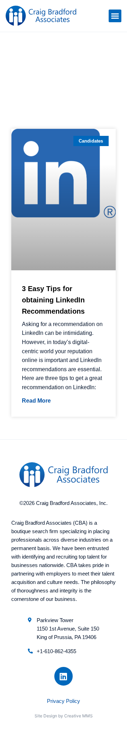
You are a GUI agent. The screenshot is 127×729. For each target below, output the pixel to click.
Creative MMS (78, 715)
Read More (36, 401)
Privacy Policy (63, 701)
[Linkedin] (63, 676)
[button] (115, 16)
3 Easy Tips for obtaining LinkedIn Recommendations (53, 300)
